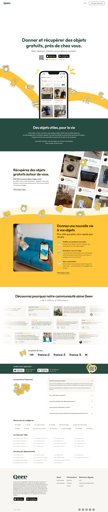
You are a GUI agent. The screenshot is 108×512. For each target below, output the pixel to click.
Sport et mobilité (67, 428)
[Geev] (7, 3)
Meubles (19, 424)
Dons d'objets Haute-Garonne (20, 460)
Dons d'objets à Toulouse (19, 446)
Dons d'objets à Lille (79, 438)
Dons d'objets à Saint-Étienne (20, 438)
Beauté (27, 428)
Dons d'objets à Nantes (39, 441)
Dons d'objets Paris (78, 455)
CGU (80, 480)
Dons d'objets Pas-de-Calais (20, 462)
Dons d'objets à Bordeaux (19, 443)
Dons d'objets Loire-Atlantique (41, 457)
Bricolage (53, 424)
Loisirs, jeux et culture (40, 428)
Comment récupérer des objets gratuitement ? (62, 401)
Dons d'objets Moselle (59, 457)
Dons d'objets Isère (58, 455)
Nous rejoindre (61, 483)
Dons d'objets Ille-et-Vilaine (40, 460)
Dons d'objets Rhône (38, 462)
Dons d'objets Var (58, 462)
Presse (68, 486)
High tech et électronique (81, 424)
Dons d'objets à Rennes (39, 443)
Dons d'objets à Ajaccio (79, 443)
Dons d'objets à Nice (79, 446)
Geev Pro (69, 480)
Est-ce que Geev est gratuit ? (57, 395)
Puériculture (54, 428)
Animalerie (79, 428)
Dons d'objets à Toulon (59, 446)
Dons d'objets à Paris (79, 441)
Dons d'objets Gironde (18, 457)
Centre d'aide (60, 480)
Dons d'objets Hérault (18, 455)
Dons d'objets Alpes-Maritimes (81, 457)
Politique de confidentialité (86, 483)
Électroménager (65, 424)
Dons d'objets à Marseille (60, 443)
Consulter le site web (97, 3)
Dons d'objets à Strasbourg (40, 438)
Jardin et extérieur (40, 424)
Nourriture (90, 428)
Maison (28, 424)
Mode (18, 428)
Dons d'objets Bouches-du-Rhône (62, 460)
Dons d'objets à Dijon (39, 446)
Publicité (69, 483)
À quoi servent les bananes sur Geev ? (60, 407)
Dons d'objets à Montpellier (19, 441)
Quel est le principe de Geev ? (57, 381)
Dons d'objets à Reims (59, 438)
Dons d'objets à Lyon (59, 441)
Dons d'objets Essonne (39, 455)
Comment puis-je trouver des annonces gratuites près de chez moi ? (68, 413)
